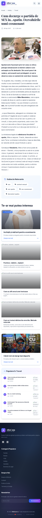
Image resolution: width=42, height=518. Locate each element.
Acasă (3, 10)
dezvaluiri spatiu (13, 194)
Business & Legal (8, 466)
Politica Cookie (5, 483)
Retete (5, 455)
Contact (3, 480)
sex (9, 184)
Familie (5, 453)
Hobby (10, 10)
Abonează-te (35, 501)
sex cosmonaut (26, 189)
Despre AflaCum (6, 477)
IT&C (4, 458)
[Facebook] (3, 442)
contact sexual (22, 184)
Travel (16, 10)
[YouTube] (7, 442)
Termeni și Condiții (6, 486)
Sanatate (5, 464)
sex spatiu (11, 189)
